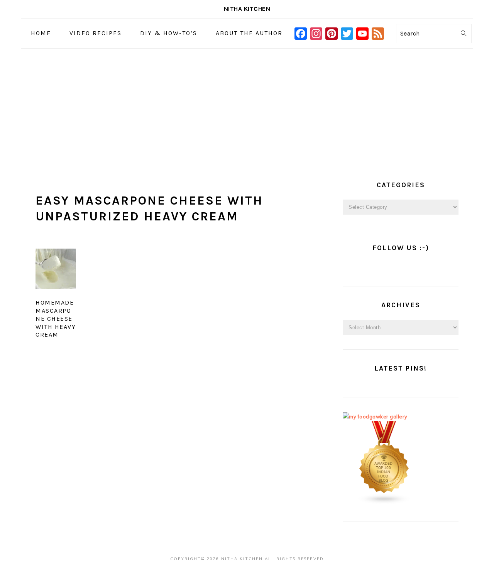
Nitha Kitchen (247, 8)
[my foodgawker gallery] (375, 416)
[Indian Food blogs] (384, 502)
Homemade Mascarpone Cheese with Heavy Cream (56, 318)
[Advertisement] (247, 106)
